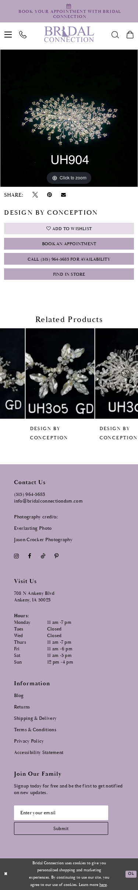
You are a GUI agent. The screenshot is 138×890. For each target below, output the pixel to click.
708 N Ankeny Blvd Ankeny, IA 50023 (34, 596)
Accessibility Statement (39, 753)
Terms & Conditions (35, 730)
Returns (22, 707)
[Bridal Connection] (69, 34)
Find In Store (69, 274)
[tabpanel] (69, 118)
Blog (19, 696)
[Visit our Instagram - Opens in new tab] (16, 556)
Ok (131, 874)
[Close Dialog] (5, 874)
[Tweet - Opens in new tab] (35, 195)
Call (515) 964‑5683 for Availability (69, 259)
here (103, 884)
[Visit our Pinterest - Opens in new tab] (56, 556)
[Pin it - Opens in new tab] (49, 195)
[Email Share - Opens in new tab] (63, 195)
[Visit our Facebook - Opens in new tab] (30, 556)
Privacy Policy (29, 741)
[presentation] (34, 373)
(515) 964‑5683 (29, 495)
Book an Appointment (69, 244)
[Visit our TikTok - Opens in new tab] (42, 556)
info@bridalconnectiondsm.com (48, 501)
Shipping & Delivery (35, 718)
